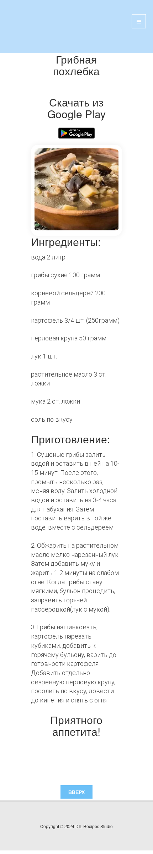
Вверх (76, 791)
